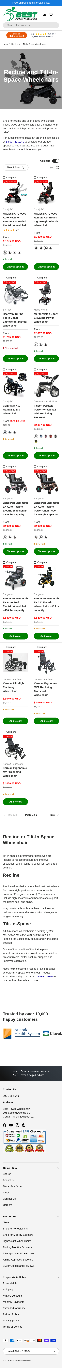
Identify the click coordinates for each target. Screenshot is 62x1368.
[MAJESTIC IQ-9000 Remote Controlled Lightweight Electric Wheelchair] (46, 192)
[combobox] (31, 25)
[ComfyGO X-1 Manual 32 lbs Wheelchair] (15, 385)
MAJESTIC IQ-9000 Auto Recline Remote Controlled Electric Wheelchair (15, 219)
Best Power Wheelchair (20, 1361)
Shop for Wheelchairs (15, 1228)
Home (5, 44)
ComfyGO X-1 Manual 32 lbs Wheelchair (11, 409)
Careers (7, 1205)
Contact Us (9, 1198)
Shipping (8, 1289)
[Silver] (5, 252)
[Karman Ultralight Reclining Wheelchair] (15, 662)
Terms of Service (12, 1326)
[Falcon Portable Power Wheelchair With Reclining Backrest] (46, 385)
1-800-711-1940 (15, 141)
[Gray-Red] (5, 537)
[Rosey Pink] (45, 436)
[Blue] (41, 344)
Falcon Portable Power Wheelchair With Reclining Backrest (45, 411)
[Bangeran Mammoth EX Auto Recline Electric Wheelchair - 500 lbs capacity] (15, 482)
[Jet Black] (36, 436)
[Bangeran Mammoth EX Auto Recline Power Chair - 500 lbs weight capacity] (46, 482)
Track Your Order (12, 1186)
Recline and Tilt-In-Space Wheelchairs (28, 44)
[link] (12, 815)
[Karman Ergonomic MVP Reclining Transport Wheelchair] (46, 662)
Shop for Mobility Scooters (18, 1234)
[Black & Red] (19, 252)
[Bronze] (10, 252)
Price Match (10, 1283)
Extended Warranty (14, 1308)
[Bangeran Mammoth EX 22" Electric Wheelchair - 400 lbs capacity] (46, 577)
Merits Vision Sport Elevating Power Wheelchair (46, 318)
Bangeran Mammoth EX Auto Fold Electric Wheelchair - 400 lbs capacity (15, 604)
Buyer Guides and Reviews (18, 1265)
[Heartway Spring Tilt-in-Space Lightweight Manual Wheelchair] (15, 293)
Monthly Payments (13, 1301)
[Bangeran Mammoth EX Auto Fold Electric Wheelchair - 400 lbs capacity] (15, 577)
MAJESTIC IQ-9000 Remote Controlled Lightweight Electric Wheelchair (46, 219)
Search (7, 1173)
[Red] (36, 344)
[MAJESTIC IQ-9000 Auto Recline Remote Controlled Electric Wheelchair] (15, 192)
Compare (45, 161)
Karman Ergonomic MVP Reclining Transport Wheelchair (46, 689)
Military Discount (12, 1295)
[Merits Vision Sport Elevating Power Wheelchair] (46, 293)
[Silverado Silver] (55, 436)
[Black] (14, 252)
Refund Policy (11, 1314)
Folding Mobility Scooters (17, 1247)
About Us (8, 1180)
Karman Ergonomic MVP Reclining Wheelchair (15, 772)
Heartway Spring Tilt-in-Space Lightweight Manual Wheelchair (15, 320)
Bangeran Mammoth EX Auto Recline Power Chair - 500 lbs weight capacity (46, 508)
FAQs (6, 1192)
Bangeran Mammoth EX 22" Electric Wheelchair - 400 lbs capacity (46, 604)
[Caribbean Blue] (41, 436)
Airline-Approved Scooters (18, 1259)
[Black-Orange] (10, 537)
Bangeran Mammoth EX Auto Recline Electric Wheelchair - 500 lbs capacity (15, 508)
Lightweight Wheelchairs (17, 1241)
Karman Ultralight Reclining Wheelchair (14, 687)
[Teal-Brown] (14, 537)
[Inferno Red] (50, 436)
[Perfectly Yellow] (36, 441)
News (6, 1222)
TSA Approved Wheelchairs (18, 1253)
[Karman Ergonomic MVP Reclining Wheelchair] (15, 747)
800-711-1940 (11, 1095)
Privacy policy (11, 1320)
